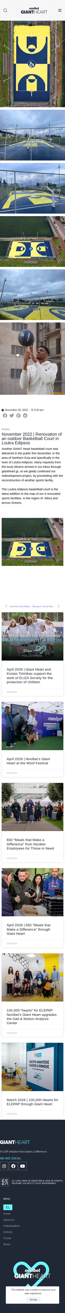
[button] (5, 10)
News (6, 1244)
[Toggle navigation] (52, 10)
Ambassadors (11, 1225)
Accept (33, 1299)
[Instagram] (4, 1166)
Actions (7, 1232)
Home (6, 1213)
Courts (7, 1238)
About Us (8, 1219)
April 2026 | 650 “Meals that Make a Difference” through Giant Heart (28, 929)
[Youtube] (22, 1166)
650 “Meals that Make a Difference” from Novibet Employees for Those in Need (30, 844)
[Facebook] (13, 1166)
